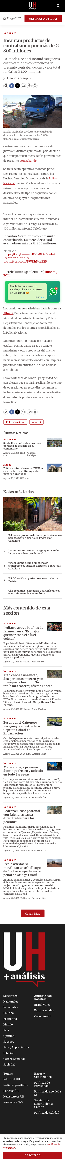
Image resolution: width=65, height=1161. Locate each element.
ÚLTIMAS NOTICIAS (43, 18)
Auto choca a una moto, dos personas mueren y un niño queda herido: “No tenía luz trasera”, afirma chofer (27, 680)
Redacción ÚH (39, 661)
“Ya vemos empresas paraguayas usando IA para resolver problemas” (33, 552)
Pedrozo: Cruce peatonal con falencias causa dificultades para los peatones (21, 816)
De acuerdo (32, 1155)
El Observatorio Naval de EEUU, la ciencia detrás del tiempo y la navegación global (23, 471)
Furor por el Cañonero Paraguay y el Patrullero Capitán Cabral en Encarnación (21, 728)
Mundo (7, 464)
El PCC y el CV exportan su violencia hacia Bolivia (33, 580)
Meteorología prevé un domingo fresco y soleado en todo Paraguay (23, 770)
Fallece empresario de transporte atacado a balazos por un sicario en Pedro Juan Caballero (35, 538)
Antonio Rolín (39, 754)
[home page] (32, 6)
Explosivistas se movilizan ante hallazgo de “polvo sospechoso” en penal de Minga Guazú (23, 869)
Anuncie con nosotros (43, 997)
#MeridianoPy (18, 258)
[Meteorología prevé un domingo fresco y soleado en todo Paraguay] (54, 766)
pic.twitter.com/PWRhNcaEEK (25, 261)
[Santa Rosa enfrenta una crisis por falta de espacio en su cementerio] (54, 442)
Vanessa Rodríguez (32, 454)
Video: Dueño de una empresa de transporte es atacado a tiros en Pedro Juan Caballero (34, 566)
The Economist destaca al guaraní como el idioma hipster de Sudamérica (34, 592)
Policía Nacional (15, 422)
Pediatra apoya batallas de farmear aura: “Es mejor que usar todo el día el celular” (23, 633)
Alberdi (8, 313)
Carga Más (32, 913)
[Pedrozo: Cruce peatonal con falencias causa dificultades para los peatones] (54, 810)
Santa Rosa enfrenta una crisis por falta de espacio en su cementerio (22, 446)
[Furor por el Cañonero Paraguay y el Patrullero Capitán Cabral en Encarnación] (54, 721)
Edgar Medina (39, 709)
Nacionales (9, 33)
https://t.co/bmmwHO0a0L (23, 254)
